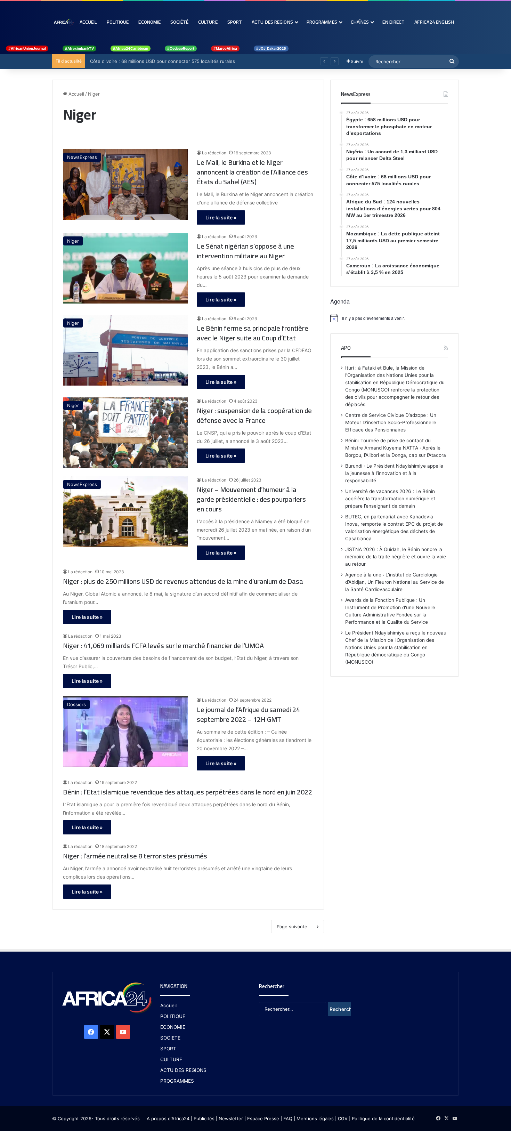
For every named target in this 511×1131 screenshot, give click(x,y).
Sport (234, 21)
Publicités (204, 1118)
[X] (107, 1032)
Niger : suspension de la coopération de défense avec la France (254, 415)
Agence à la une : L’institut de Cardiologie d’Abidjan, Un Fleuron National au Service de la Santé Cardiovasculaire (394, 582)
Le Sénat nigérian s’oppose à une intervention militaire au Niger (245, 251)
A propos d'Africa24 (168, 1118)
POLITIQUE (172, 1016)
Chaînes (360, 21)
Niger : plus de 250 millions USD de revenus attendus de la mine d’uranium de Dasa (183, 581)
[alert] (394, 318)
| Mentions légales (314, 1118)
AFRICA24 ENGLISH (434, 21)
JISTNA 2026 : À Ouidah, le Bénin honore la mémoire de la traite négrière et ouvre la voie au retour (395, 557)
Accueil (88, 21)
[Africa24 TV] (63, 22)
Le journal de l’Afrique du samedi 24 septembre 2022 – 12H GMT (248, 714)
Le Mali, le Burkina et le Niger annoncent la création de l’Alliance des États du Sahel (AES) (252, 172)
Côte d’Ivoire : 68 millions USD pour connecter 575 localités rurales (161, 61)
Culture (208, 21)
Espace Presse (262, 1118)
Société (179, 21)
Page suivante (292, 926)
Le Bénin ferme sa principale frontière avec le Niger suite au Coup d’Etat (252, 333)
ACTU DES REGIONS (183, 1070)
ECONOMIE (172, 1027)
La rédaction (214, 152)
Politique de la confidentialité (383, 1118)
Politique (118, 21)
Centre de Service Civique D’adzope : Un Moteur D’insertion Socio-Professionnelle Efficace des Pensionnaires (390, 422)
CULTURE (171, 1059)
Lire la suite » (220, 217)
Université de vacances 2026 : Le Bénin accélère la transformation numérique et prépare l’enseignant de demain (390, 498)
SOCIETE (170, 1038)
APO (346, 348)
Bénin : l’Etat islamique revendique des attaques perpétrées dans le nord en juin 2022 (187, 792)
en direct (393, 21)
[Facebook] (91, 1032)
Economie (149, 21)
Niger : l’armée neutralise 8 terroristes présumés (135, 856)
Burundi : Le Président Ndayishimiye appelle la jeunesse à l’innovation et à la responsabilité (394, 473)
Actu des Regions (272, 21)
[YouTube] (123, 1032)
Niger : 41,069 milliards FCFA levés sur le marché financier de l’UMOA (163, 646)
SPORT (168, 1048)
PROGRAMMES (322, 21)
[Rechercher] (452, 61)
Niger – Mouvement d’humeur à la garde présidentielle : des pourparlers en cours (251, 499)
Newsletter (231, 1118)
